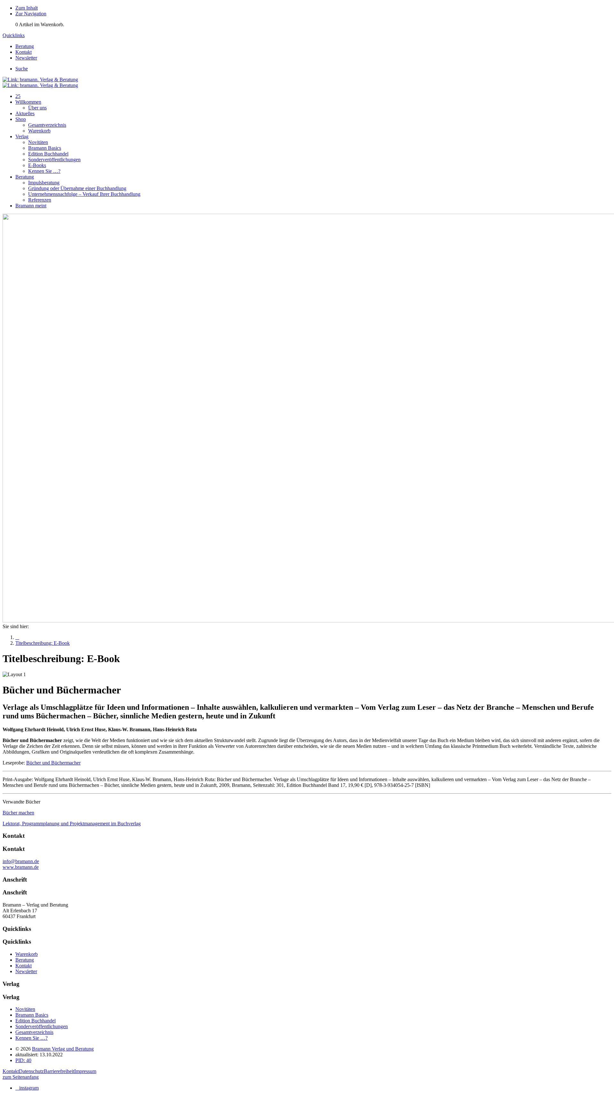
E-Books (37, 165)
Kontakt (11, 1071)
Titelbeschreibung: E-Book (42, 643)
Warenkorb (39, 130)
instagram (29, 1088)
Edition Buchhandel (48, 153)
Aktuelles (25, 113)
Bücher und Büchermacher (53, 762)
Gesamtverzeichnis (47, 125)
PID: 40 (23, 1060)
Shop (20, 119)
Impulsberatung (43, 182)
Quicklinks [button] (14, 35)
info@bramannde (21, 861)
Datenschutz (31, 1071)
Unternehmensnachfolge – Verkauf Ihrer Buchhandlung (84, 194)
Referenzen (39, 200)
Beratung (24, 177)
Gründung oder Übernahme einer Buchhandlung (77, 188)
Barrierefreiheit (59, 1071)
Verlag (21, 136)
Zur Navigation (30, 13)
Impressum (85, 1071)
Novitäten (38, 142)
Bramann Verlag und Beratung (63, 1049)
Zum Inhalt (26, 8)
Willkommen (28, 102)
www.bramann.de (21, 867)
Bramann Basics (44, 148)
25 (17, 96)
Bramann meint (30, 205)
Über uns (37, 107)
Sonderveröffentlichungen (54, 159)
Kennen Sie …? (44, 171)
